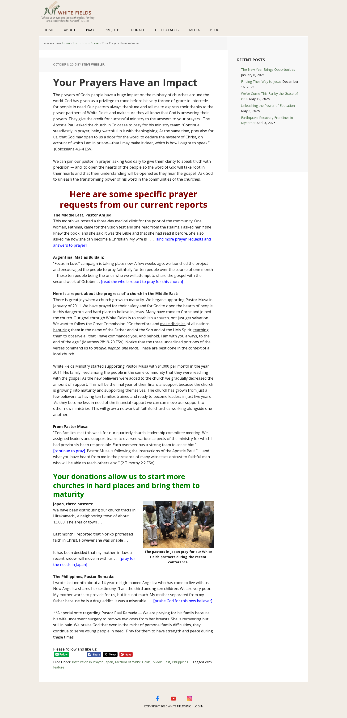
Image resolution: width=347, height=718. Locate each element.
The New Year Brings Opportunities (268, 69)
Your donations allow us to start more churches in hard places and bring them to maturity (126, 485)
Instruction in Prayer (87, 662)
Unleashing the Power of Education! (268, 105)
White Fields (69, 12)
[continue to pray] (69, 450)
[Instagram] (189, 697)
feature (58, 667)
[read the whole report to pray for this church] (142, 281)
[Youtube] (173, 697)
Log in (198, 706)
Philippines (180, 662)
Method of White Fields (133, 662)
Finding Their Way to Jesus (261, 81)
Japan (109, 662)
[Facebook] (157, 697)
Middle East (161, 662)
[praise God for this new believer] (182, 600)
